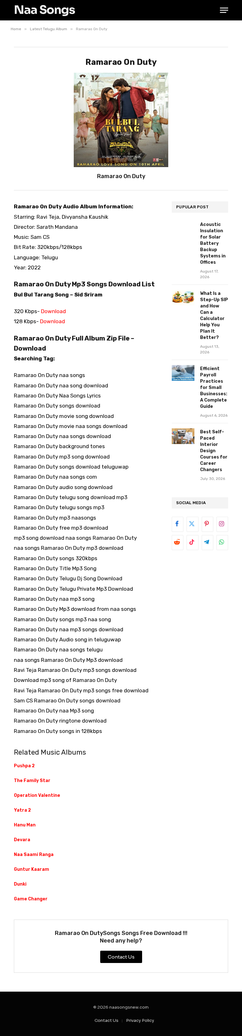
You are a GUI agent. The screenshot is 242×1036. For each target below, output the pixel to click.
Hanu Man (25, 825)
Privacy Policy (140, 1020)
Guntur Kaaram (31, 869)
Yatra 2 (22, 810)
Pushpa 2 (24, 766)
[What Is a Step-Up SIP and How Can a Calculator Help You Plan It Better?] (183, 297)
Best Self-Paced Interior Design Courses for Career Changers (214, 450)
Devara (22, 839)
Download (53, 311)
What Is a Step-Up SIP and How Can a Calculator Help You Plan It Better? (214, 315)
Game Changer (31, 899)
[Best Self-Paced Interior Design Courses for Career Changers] (183, 436)
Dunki (20, 884)
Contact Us (106, 1020)
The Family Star (32, 780)
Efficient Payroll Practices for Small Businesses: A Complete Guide (213, 387)
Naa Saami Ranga (34, 854)
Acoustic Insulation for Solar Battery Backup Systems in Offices (213, 243)
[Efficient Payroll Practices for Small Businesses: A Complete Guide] (183, 372)
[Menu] (224, 10)
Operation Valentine (37, 795)
